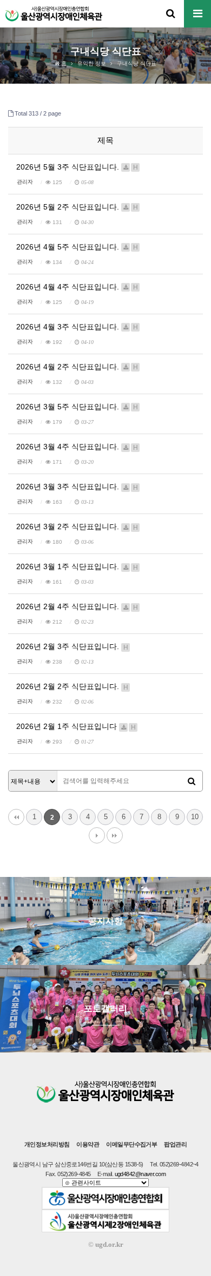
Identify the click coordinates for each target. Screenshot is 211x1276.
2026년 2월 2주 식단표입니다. (72, 686)
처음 (16, 817)
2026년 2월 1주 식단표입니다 (76, 726)
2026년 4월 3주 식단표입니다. (77, 326)
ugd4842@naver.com (140, 1174)
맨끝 (115, 835)
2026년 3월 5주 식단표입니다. (77, 406)
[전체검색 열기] (170, 13)
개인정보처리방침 (47, 1144)
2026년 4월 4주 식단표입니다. (77, 286)
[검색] (191, 781)
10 (195, 817)
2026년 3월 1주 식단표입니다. (77, 566)
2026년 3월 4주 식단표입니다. (77, 446)
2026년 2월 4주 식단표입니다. (77, 606)
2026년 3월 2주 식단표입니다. (77, 526)
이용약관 (87, 1144)
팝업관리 (175, 1144)
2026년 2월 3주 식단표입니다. (72, 646)
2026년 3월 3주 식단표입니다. (77, 486)
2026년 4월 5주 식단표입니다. (77, 246)
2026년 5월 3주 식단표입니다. (77, 167)
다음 (97, 835)
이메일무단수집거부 (131, 1144)
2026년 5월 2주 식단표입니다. (77, 206)
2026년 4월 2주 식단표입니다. (77, 366)
